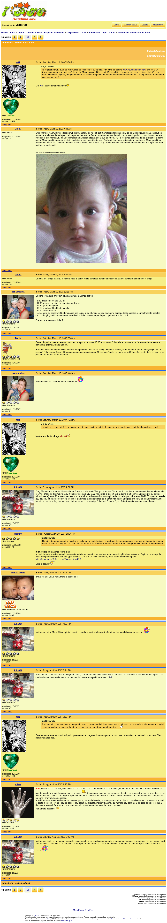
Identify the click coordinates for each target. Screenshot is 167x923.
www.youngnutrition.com (134, 70)
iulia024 (18, 487)
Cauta (116, 25)
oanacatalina (18, 292)
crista (18, 784)
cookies (47, 919)
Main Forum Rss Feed (83, 910)
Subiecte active (130, 25)
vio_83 (18, 129)
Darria (18, 338)
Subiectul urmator (156, 56)
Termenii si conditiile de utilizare (122, 919)
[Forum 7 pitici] (24, 20)
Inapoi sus (7, 124)
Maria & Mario (18, 572)
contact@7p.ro (66, 921)
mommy (18, 534)
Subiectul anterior (156, 51)
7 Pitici (37, 915)
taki (18, 62)
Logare (145, 25)
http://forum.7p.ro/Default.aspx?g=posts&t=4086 (58, 559)
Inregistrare (158, 25)
